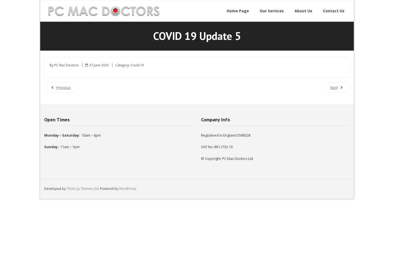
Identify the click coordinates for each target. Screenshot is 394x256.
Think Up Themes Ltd (82, 188)
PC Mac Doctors (66, 65)
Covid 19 (137, 65)
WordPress (127, 188)
